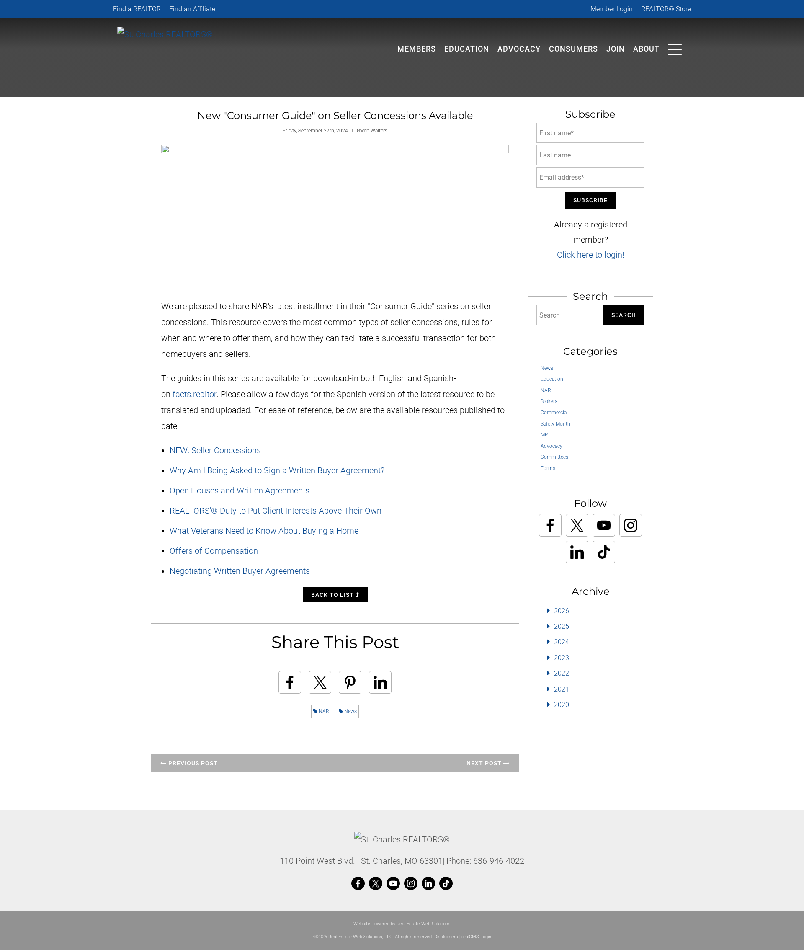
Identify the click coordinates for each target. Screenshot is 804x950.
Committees (554, 457)
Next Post (484, 763)
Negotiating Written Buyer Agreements (240, 571)
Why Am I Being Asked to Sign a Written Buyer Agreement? (277, 470)
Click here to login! (590, 255)
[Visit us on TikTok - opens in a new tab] (604, 552)
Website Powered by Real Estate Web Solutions (402, 924)
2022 (561, 673)
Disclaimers (446, 937)
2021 (561, 689)
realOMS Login (476, 937)
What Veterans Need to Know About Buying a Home (264, 531)
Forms (548, 468)
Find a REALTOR (137, 9)
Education (552, 379)
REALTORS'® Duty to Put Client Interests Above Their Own (275, 511)
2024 (561, 642)
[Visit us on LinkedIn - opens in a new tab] (577, 552)
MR (544, 435)
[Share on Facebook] (289, 682)
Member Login (611, 9)
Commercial (554, 413)
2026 (561, 611)
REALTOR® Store (666, 9)
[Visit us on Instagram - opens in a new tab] (630, 525)
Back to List (333, 594)
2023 (561, 658)
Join (615, 48)
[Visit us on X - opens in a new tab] (577, 525)
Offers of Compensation (214, 551)
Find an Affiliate (192, 9)
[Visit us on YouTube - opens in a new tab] (604, 525)
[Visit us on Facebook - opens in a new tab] (550, 525)
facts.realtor (194, 394)
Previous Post (192, 763)
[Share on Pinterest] (350, 682)
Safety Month (555, 424)
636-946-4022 (498, 861)
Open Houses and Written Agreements (239, 490)
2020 (561, 705)
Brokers (549, 401)
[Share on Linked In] (380, 682)
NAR (323, 711)
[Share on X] (320, 682)
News (350, 711)
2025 (561, 626)
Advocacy (519, 48)
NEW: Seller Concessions (215, 450)
